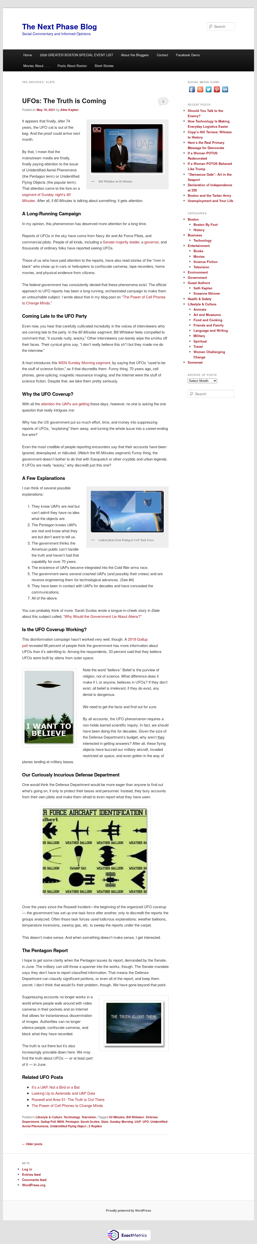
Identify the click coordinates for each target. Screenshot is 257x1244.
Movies (199, 256)
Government (197, 277)
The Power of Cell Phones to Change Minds (67, 1105)
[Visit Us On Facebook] (192, 92)
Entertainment (199, 245)
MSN (60, 1121)
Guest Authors (199, 282)
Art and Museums (207, 314)
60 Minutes (117, 1117)
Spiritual (200, 341)
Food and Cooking (208, 319)
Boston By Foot (206, 224)
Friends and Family (209, 325)
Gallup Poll (48, 1121)
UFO (146, 1121)
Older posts (32, 1144)
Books (198, 250)
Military (199, 335)
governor (151, 241)
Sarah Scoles (90, 1121)
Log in (27, 1169)
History (199, 229)
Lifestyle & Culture (49, 1117)
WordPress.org (33, 1185)
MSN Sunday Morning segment (84, 362)
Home (27, 54)
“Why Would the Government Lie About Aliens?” (102, 616)
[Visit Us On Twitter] (208, 92)
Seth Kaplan (203, 288)
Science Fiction (206, 261)
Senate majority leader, (121, 241)
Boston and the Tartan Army (209, 195)
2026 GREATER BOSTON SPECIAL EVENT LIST (76, 54)
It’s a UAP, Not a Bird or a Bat (56, 1087)
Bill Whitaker (135, 1117)
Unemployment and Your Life (210, 200)
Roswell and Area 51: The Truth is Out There (68, 1099)
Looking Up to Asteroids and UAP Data (63, 1093)
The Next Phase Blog (59, 26)
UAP (138, 1121)
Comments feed (34, 1179)
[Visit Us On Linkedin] (225, 92)
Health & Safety (199, 298)
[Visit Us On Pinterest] (217, 92)
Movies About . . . (36, 65)
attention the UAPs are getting (65, 403)
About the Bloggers (135, 54)
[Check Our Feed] (200, 92)
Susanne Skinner (207, 293)
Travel (198, 346)
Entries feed (31, 1174)
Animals (200, 309)
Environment (198, 272)
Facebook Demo (188, 54)
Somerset (195, 362)
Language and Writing (211, 330)
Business (195, 235)
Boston (193, 219)
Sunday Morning (121, 1121)
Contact (162, 54)
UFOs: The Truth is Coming (64, 100)
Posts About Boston (72, 65)
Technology (72, 1117)
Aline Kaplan (69, 109)
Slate (104, 1121)
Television (89, 1117)
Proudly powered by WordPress (128, 1210)
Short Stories (104, 65)
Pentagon (72, 1121)
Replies (95, 1126)
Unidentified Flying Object (68, 1126)
